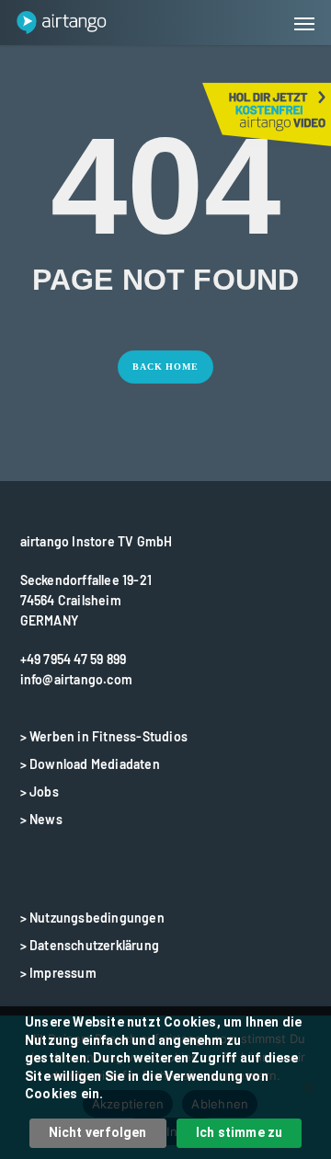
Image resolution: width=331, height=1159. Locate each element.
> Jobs (39, 791)
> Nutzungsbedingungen (92, 917)
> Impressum (58, 973)
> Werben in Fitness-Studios (104, 736)
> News (41, 819)
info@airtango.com (76, 679)
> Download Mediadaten (90, 764)
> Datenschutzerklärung (89, 945)
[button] (304, 23)
